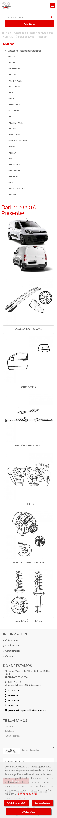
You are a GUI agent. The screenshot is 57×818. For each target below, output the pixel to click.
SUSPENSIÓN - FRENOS (28, 620)
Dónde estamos (13, 645)
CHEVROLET (16, 81)
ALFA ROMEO (14, 56)
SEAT (13, 182)
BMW (13, 74)
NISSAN (14, 153)
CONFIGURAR (16, 802)
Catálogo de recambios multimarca (24, 51)
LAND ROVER (17, 123)
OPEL (13, 158)
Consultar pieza (12, 651)
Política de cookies (27, 793)
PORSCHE (15, 170)
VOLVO (13, 195)
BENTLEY (15, 68)
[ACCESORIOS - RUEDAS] (28, 300)
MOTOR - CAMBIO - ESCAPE (29, 562)
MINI (12, 146)
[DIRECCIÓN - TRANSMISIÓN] (28, 417)
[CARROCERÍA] (28, 358)
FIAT (12, 93)
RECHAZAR (42, 802)
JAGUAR (14, 110)
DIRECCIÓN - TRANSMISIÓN (28, 445)
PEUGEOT (15, 165)
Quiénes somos (12, 640)
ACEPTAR (28, 811)
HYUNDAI (15, 105)
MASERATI (15, 135)
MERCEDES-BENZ (19, 140)
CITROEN (15, 86)
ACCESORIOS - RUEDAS (28, 328)
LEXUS (13, 128)
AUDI (12, 63)
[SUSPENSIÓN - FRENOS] (28, 592)
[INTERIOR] (28, 475)
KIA (12, 116)
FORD (13, 98)
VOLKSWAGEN (17, 188)
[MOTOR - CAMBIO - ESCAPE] (28, 534)
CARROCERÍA (28, 387)
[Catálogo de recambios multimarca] (6, 51)
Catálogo (9, 656)
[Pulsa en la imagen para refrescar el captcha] (11, 751)
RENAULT (15, 176)
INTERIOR (28, 503)
